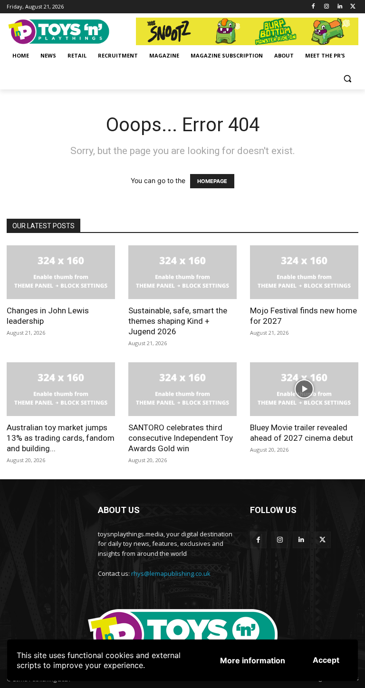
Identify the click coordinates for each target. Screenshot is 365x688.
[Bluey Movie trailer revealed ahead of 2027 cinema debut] (304, 389)
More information (252, 660)
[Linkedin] (339, 6)
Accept (326, 660)
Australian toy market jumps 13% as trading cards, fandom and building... (61, 438)
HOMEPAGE (212, 181)
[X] (352, 6)
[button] (347, 79)
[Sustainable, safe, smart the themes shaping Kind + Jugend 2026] (182, 272)
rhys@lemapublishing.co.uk (171, 573)
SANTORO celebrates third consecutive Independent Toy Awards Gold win (180, 438)
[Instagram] (326, 6)
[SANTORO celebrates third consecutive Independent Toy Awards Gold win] (182, 389)
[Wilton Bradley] (247, 31)
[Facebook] (313, 6)
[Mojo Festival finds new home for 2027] (304, 272)
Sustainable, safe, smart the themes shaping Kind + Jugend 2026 (177, 321)
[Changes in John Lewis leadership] (61, 272)
